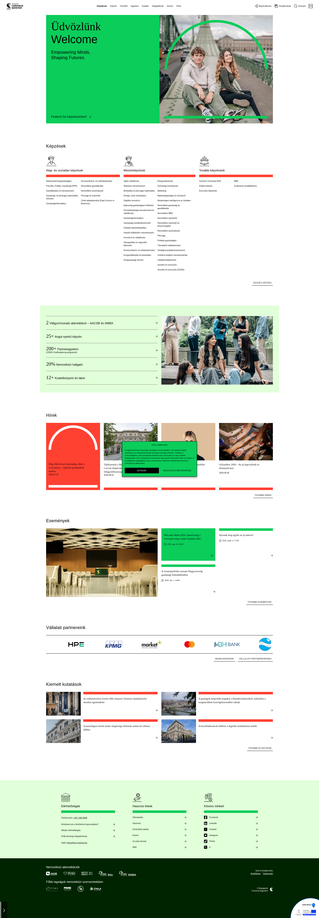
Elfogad (141, 470)
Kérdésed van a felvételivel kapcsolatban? (80, 824)
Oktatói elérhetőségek (70, 830)
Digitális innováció (132, 200)
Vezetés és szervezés (167, 265)
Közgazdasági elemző (133, 260)
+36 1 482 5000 (80, 818)
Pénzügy (161, 236)
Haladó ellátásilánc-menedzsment (139, 233)
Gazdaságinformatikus (133, 218)
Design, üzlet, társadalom (135, 196)
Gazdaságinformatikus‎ (56, 203)
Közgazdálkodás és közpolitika (137, 255)
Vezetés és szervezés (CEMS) (171, 270)
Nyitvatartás (138, 817)
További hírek (263, 495)
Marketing (162, 191)
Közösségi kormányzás (168, 186)
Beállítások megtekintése (177, 470)
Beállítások (256, 874)
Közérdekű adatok (141, 829)
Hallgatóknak (158, 6)
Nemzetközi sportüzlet (167, 218)
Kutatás (145, 6)
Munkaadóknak (224, 659)
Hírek (178, 6)
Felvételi (124, 6)
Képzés (113, 6)
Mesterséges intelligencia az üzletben (174, 200)
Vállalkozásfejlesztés (167, 260)
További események (260, 602)
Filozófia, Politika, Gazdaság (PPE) (61, 186)
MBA (236, 181)
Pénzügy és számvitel (90, 196)
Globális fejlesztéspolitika (135, 228)
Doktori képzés (205, 186)
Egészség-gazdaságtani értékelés (139, 205)
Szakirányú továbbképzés (245, 186)
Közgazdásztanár (165, 181)
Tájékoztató (268, 874)
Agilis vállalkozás (131, 181)
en (310, 6)
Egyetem (135, 6)
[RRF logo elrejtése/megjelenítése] (4, 910)
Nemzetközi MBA (165, 213)
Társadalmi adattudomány (169, 245)
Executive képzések (208, 191)
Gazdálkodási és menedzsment (60, 191)
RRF (135, 847)
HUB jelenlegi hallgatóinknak (74, 836)
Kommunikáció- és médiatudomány (96, 181)
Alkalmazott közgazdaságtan (59, 181)
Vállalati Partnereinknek (255, 659)
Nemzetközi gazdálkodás (92, 186)
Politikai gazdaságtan (167, 240)
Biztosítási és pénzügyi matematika (139, 191)
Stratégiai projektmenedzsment (171, 250)
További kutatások (260, 748)
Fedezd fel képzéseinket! (69, 116)
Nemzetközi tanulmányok (92, 191)
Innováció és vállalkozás (134, 237)
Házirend (137, 823)
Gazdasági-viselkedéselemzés (137, 223)
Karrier (136, 835)
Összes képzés (262, 283)
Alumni (170, 6)
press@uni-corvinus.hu (77, 843)
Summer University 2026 (210, 181)
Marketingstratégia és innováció (172, 196)
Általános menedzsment (134, 186)
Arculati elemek (139, 841)
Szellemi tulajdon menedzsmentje (172, 255)
